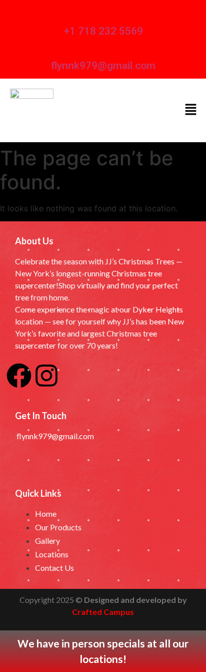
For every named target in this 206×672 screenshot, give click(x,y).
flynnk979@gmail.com (103, 66)
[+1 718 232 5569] (71, 13)
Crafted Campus (103, 611)
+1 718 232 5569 (103, 31)
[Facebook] (19, 375)
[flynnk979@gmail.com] (58, 47)
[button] (191, 110)
